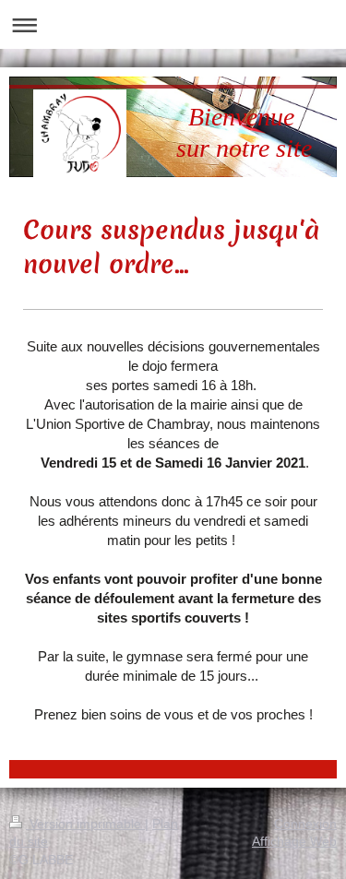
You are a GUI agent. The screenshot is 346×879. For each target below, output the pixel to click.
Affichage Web (294, 841)
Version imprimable (85, 823)
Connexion (305, 823)
